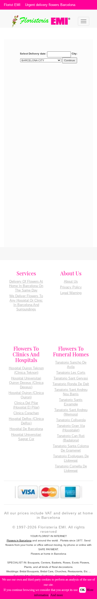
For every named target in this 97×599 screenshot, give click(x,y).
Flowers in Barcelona (19, 540)
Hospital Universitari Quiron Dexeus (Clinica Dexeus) (26, 382)
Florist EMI (12, 5)
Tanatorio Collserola (71, 420)
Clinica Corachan (26, 413)
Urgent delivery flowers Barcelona (50, 5)
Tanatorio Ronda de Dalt (71, 384)
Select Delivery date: (33, 53)
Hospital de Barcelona (26, 429)
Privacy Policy (71, 287)
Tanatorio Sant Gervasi (71, 378)
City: (74, 53)
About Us (71, 281)
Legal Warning (70, 293)
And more (56, 595)
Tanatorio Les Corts (70, 373)
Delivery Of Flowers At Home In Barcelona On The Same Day (26, 286)
